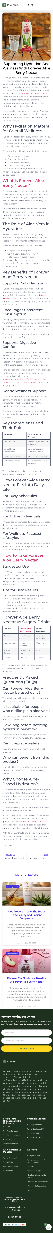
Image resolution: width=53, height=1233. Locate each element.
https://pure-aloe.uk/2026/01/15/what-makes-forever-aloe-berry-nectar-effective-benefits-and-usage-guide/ (26, 382)
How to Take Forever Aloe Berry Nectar (23, 557)
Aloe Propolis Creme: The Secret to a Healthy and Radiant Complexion (26, 915)
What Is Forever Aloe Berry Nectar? (23, 183)
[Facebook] (28, 5)
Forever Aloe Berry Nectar (34, 93)
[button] (32, 5)
